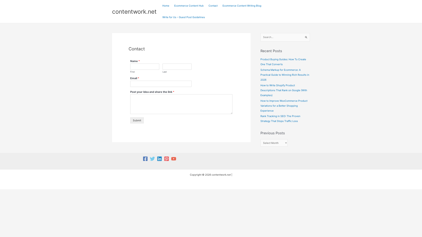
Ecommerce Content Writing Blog (242, 5)
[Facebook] (145, 158)
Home (165, 5)
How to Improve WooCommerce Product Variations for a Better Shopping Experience (283, 105)
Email (134, 78)
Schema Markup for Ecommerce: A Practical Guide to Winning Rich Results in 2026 (284, 74)
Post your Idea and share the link (152, 91)
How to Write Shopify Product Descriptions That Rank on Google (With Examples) (283, 90)
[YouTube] (173, 158)
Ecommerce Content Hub (189, 5)
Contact (213, 5)
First (132, 71)
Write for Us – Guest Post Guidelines (183, 17)
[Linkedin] (159, 158)
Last (165, 71)
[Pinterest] (166, 158)
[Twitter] (152, 158)
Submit (137, 120)
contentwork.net (134, 11)
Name (135, 61)
